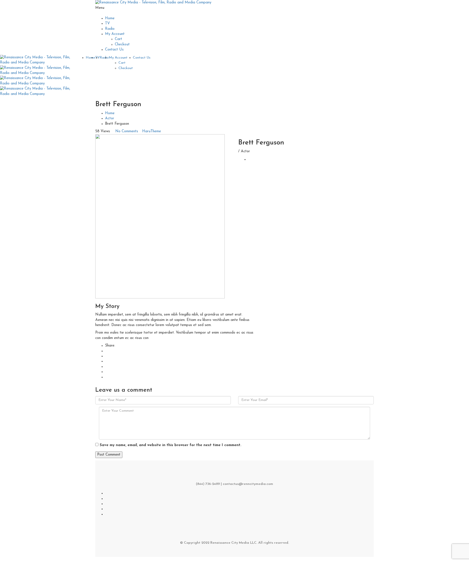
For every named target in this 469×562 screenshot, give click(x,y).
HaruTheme (151, 131)
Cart (118, 39)
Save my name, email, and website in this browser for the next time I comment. (170, 445)
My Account (115, 34)
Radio (110, 29)
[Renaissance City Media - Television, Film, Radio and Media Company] (153, 2)
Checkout (122, 44)
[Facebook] (249, 159)
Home (110, 18)
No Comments (126, 131)
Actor (109, 118)
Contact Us (114, 49)
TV (107, 23)
